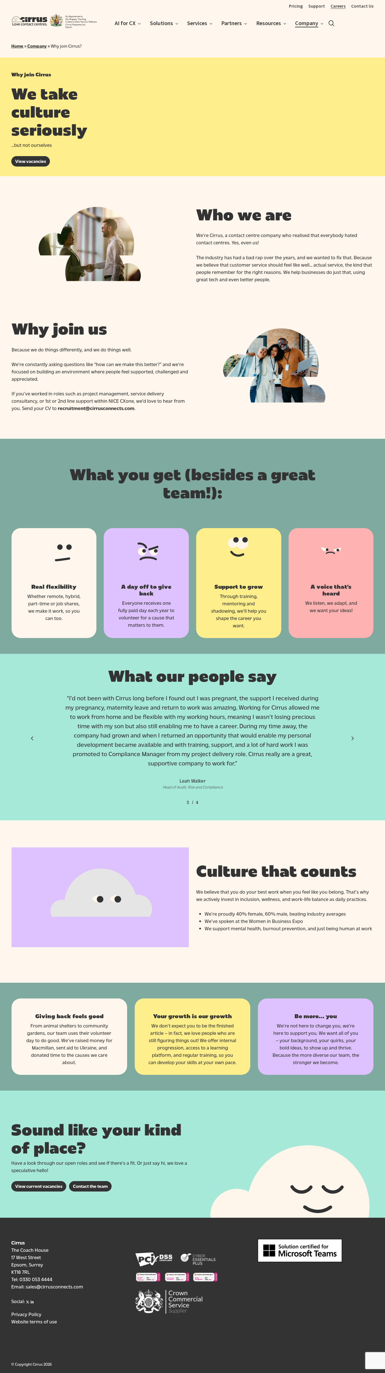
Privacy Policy (26, 1314)
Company (37, 45)
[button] (30, 161)
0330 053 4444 (35, 1279)
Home (17, 45)
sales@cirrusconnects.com (54, 1286)
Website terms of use (34, 1321)
